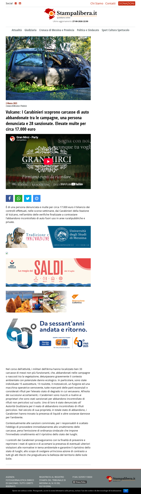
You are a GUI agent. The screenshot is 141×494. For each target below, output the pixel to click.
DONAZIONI (127, 3)
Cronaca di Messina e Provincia (56, 30)
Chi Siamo (96, 3)
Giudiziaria (30, 30)
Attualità (17, 30)
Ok (126, 491)
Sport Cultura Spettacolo (115, 30)
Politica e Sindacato (88, 30)
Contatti (110, 3)
